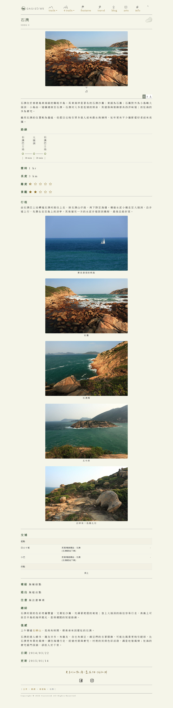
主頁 (25, 689)
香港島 (42, 689)
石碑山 (37, 630)
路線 (33, 689)
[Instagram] (92, 680)
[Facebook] (81, 680)
